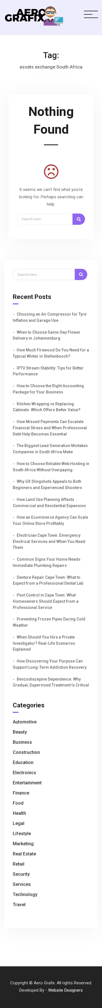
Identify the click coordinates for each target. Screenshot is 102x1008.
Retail (18, 864)
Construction (26, 752)
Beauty (20, 732)
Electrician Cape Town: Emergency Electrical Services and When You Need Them (49, 541)
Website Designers (65, 990)
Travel (19, 904)
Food (18, 803)
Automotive (25, 722)
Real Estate (24, 854)
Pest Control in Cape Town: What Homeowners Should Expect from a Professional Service (45, 601)
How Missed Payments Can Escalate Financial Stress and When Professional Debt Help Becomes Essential (50, 427)
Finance (21, 793)
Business (22, 742)
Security (21, 874)
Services (22, 884)
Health (19, 813)
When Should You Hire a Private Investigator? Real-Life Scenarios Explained (44, 643)
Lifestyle (22, 833)
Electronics (24, 772)
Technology (25, 894)
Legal (18, 823)
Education (23, 762)
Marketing (23, 843)
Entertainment (27, 782)
